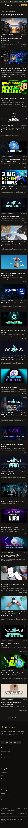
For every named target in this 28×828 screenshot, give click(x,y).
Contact (3, 803)
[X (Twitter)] (2, 742)
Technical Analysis (6, 758)
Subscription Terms (22, 808)
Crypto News (4, 755)
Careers (3, 800)
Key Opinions (4, 761)
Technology (4, 779)
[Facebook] (14, 742)
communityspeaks (22, 563)
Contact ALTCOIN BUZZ (7, 813)
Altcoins (3, 782)
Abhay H (25, 252)
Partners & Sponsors (6, 796)
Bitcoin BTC (4, 772)
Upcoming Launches (7, 34)
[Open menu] (2, 5)
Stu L (25, 138)
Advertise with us (22, 813)
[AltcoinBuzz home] (11, 5)
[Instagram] (19, 742)
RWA (3, 66)
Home (2, 11)
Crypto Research (5, 751)
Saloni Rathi (24, 106)
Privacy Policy (23, 810)
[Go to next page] (18, 718)
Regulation (4, 785)
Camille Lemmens (23, 592)
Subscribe (24, 5)
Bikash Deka (24, 47)
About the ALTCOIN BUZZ (7, 810)
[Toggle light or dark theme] (19, 5)
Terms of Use (4, 808)
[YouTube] (6, 742)
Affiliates (3, 793)
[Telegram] (10, 742)
